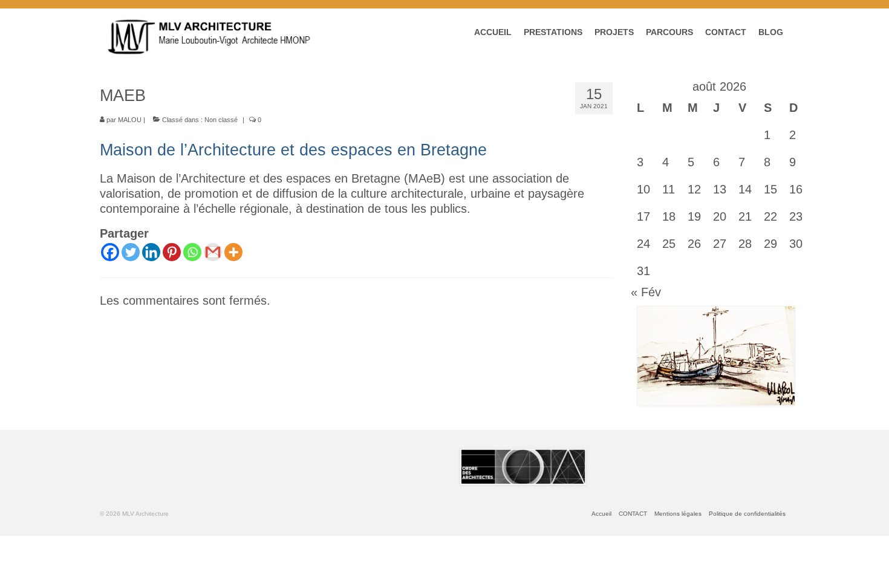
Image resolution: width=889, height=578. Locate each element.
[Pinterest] (172, 252)
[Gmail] (213, 252)
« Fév (646, 292)
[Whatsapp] (192, 252)
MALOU (130, 119)
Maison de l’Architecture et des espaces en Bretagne (293, 150)
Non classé (221, 119)
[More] (233, 252)
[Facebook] (110, 252)
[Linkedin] (151, 252)
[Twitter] (131, 252)
